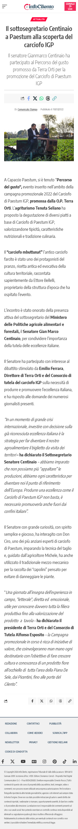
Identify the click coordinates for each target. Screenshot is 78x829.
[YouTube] (23, 761)
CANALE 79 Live (70, 6)
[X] (12, 761)
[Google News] (34, 761)
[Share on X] (35, 98)
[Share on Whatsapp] (41, 98)
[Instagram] (44, 761)
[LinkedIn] (75, 761)
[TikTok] (65, 761)
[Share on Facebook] (28, 98)
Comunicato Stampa (27, 109)
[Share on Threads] (48, 98)
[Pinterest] (55, 761)
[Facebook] (2, 761)
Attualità (39, 19)
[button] (5, 6)
